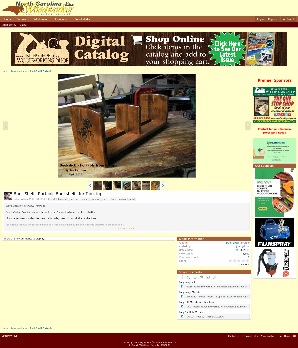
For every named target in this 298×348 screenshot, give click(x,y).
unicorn (122, 199)
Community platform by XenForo (149, 342)
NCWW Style (11, 335)
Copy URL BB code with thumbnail (196, 302)
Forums (21, 19)
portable (95, 199)
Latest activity (9, 24)
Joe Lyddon (22, 198)
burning (74, 199)
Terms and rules (250, 335)
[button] (28, 19)
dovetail (84, 199)
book (53, 199)
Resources (61, 19)
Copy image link (187, 282)
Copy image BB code (189, 292)
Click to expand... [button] (126, 228)
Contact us (233, 335)
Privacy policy (267, 335)
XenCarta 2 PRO (136, 345)
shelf (104, 199)
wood (132, 199)
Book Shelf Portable (238, 242)
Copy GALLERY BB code (191, 312)
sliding (113, 199)
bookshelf (63, 199)
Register (23, 24)
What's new (40, 19)
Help (279, 335)
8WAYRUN (165, 345)
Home (8, 19)
